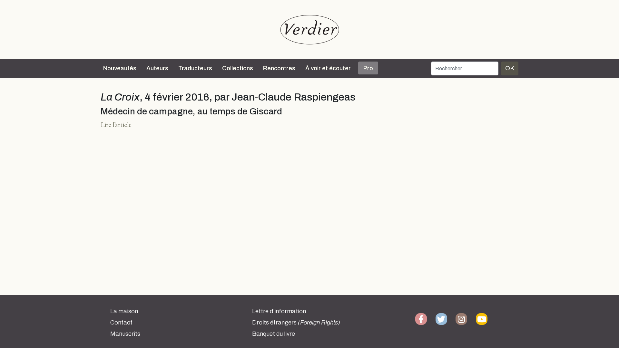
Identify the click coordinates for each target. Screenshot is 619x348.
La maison (124, 311)
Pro (368, 68)
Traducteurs (195, 68)
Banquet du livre (273, 334)
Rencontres (279, 68)
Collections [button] (237, 68)
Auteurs (157, 68)
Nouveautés (119, 68)
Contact (121, 322)
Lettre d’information (279, 311)
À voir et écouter (328, 68)
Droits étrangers (296, 322)
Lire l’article (116, 124)
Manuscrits (125, 334)
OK (509, 68)
